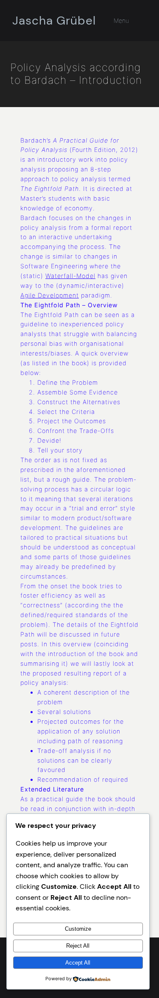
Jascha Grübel (54, 20)
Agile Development (49, 295)
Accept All (77, 962)
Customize (78, 929)
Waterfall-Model (70, 275)
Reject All (77, 946)
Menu (121, 20)
